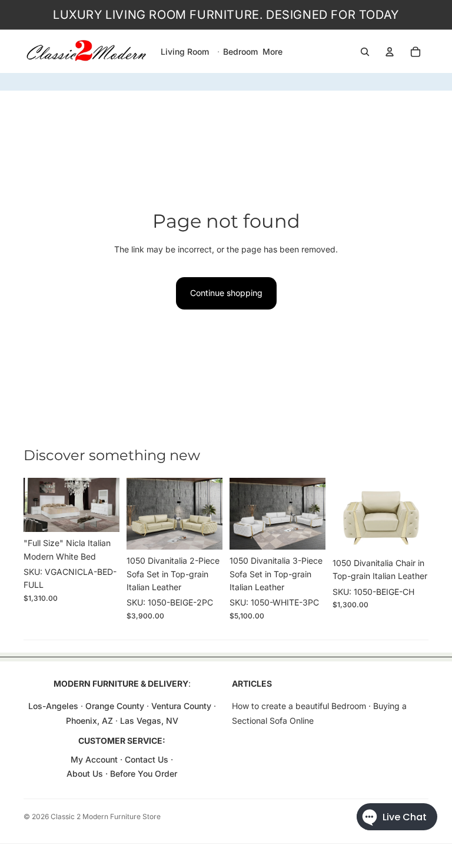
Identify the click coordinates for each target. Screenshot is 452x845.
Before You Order (143, 774)
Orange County (114, 706)
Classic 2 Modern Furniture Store (106, 816)
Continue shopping (226, 293)
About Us (86, 774)
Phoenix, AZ (90, 721)
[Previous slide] (33, 505)
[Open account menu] (390, 52)
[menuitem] (272, 52)
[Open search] (365, 52)
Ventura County (181, 706)
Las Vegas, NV (149, 721)
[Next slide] (110, 505)
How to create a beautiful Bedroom (299, 706)
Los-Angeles (53, 706)
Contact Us (146, 759)
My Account (94, 759)
